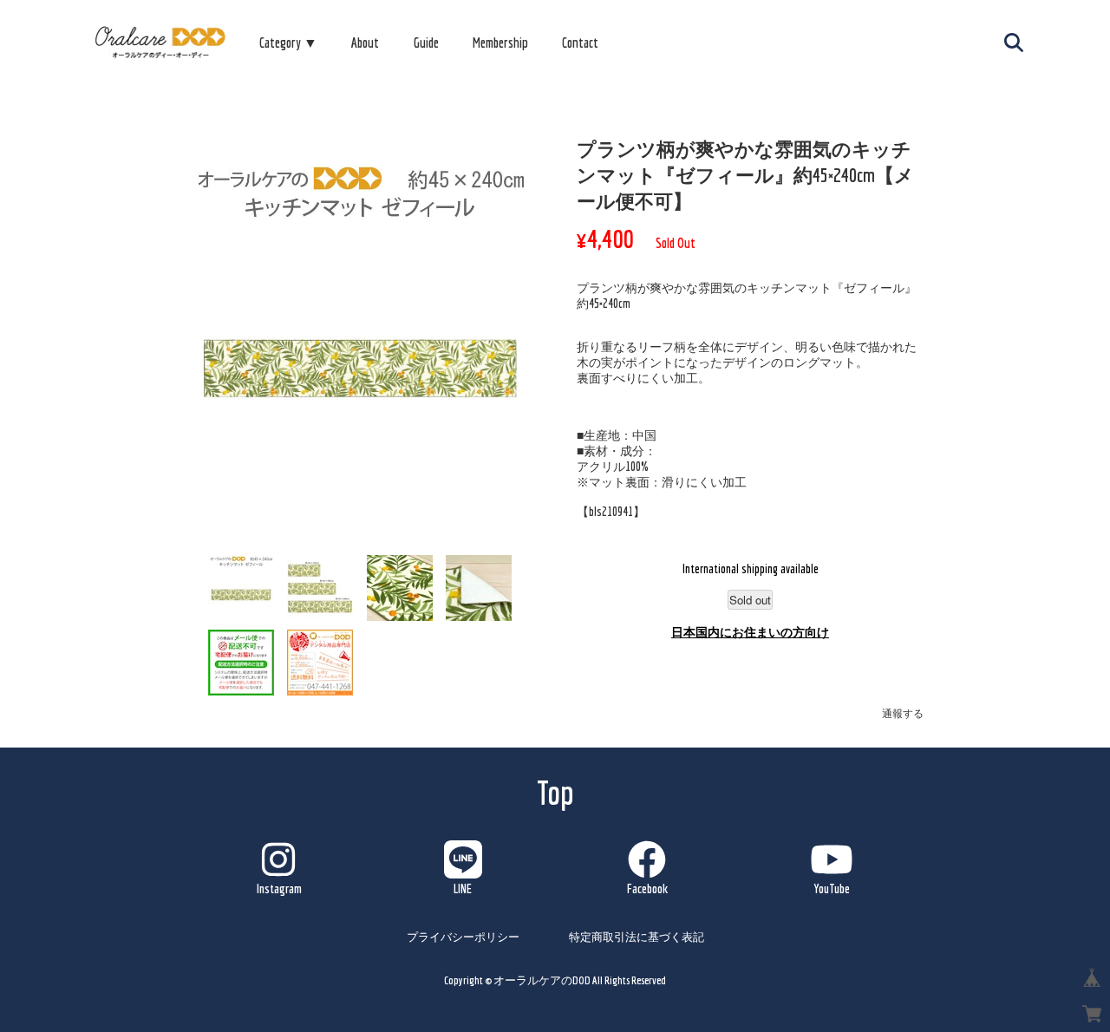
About (365, 42)
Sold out (750, 599)
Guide (426, 42)
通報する (903, 713)
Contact (580, 42)
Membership (500, 42)
